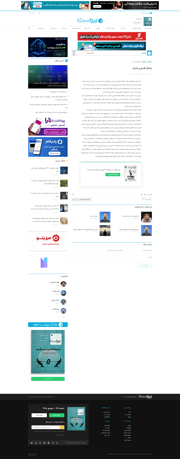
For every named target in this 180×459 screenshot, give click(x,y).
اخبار (130, 412)
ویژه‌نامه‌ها (107, 425)
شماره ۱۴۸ (138, 19)
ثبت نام (31, 13)
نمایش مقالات (39, 415)
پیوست (149, 62)
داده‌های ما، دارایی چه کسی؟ (130, 216)
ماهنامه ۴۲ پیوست (113, 175)
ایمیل (150, 257)
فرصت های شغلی (105, 433)
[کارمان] (48, 262)
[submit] (62, 427)
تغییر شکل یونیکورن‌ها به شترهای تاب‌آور (86, 229)
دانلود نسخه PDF (147, 199)
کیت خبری (107, 435)
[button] (29, 28)
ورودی (144, 53)
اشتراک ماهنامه (137, 23)
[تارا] (48, 126)
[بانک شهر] (112, 36)
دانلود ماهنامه (56, 415)
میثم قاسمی (56, 309)
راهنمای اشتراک (145, 13)
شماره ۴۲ (130, 74)
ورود (39, 13)
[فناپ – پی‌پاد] (48, 147)
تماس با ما (107, 428)
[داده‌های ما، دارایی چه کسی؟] (146, 222)
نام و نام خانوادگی (147, 250)
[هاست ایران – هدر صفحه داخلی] (112, 46)
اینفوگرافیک (107, 417)
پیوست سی (107, 414)
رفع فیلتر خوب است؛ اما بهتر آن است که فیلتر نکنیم (50, 112)
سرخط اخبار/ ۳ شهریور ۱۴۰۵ (57, 92)
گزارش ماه (128, 428)
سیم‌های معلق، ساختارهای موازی (129, 229)
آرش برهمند (56, 291)
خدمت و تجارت (127, 433)
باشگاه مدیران (127, 430)
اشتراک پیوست (48, 379)
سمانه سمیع (56, 300)
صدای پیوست (106, 412)
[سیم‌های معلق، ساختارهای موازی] (146, 236)
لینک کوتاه (77, 199)
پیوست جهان (127, 440)
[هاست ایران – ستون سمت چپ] (48, 47)
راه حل (129, 438)
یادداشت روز (128, 414)
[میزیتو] (48, 241)
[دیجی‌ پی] (125, 5)
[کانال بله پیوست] (55, 5)
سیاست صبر (94, 216)
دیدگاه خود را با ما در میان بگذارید (115, 250)
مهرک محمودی (55, 282)
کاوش (129, 417)
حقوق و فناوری (127, 435)
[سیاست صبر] (105, 222)
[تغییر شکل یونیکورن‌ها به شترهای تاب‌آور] (105, 236)
